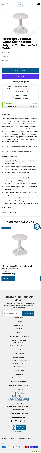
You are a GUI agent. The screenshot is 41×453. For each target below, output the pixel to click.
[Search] (8, 4)
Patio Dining (18, 349)
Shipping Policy (18, 370)
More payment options (20, 82)
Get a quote (18, 325)
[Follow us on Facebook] (12, 421)
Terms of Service (18, 378)
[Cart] (37, 4)
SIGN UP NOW (28, 313)
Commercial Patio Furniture (18, 336)
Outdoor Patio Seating (18, 346)
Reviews (19, 321)
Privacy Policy (18, 374)
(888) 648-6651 (21, 96)
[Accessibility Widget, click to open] (37, 226)
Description (7, 115)
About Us (18, 329)
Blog (18, 332)
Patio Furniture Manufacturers (19, 361)
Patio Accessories (18, 353)
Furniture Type (18, 357)
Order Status (18, 389)
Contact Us (18, 367)
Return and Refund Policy (18, 385)
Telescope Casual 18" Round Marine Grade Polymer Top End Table (17, 267)
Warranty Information (19, 381)
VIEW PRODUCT (8, 278)
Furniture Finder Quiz (18, 340)
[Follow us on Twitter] (16, 421)
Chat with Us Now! (21, 98)
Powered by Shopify (25, 438)
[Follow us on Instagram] (21, 421)
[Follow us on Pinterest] (25, 421)
